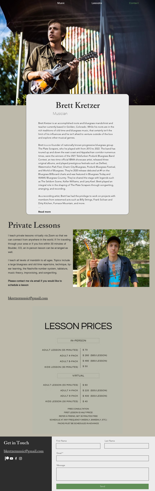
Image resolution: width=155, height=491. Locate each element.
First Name (61, 441)
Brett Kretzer (78, 107)
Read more (44, 211)
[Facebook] (16, 458)
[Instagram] (20, 458)
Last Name (110, 441)
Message (61, 465)
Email (59, 453)
